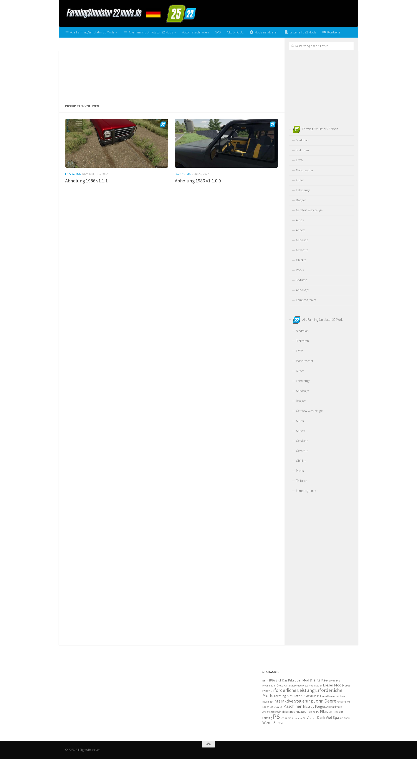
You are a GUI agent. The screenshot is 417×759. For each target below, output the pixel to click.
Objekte (301, 260)
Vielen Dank (316, 717)
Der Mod (302, 680)
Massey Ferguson (316, 706)
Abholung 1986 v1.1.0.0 (198, 181)
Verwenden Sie (299, 718)
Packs (300, 270)
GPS (218, 32)
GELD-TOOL (235, 32)
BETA (265, 680)
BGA (272, 680)
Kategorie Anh (344, 701)
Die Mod (331, 680)
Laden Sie (267, 706)
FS (304, 696)
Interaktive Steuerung (293, 701)
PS (276, 717)
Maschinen (292, 706)
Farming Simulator (288, 696)
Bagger (301, 200)
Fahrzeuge (303, 190)
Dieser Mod (332, 685)
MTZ (298, 711)
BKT (278, 680)
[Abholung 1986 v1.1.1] (116, 143)
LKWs (299, 160)
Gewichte (302, 250)
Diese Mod (296, 685)
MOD (292, 711)
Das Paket (289, 680)
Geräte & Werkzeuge (309, 210)
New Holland (308, 711)
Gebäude (302, 240)
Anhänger (302, 290)
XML (281, 723)
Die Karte (318, 680)
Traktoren (302, 150)
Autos (300, 220)
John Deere (324, 701)
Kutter (300, 180)
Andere (300, 230)
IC (318, 696)
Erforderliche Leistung (292, 690)
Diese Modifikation (312, 685)
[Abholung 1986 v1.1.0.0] (226, 143)
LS (281, 706)
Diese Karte (283, 685)
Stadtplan (302, 140)
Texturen (301, 280)
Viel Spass (345, 717)
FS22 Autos (73, 174)
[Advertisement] (172, 69)
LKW (276, 707)
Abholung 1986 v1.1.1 (86, 181)
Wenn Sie (270, 722)
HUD (313, 696)
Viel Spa (332, 717)
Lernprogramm (306, 300)
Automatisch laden (195, 32)
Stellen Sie (286, 717)
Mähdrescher (304, 170)
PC (317, 711)
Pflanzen (326, 711)
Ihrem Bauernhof (329, 696)
